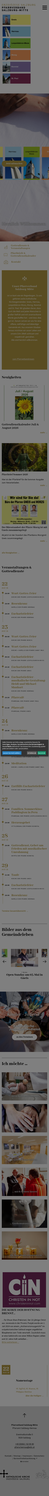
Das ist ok (41, 753)
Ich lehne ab (32, 753)
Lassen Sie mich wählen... (12, 753)
